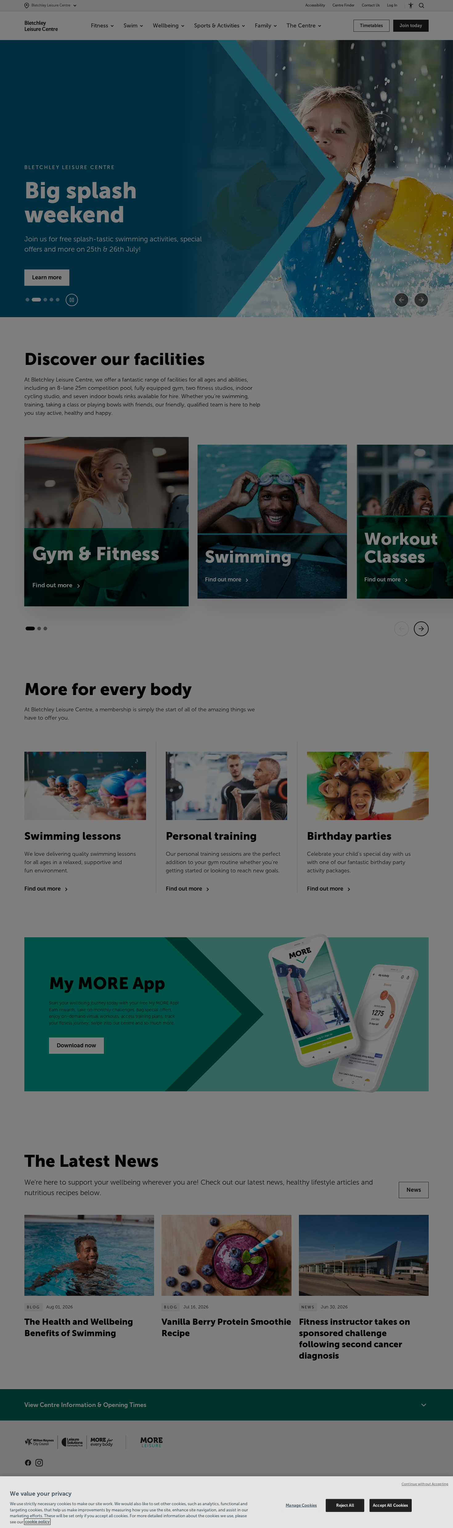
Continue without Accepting (425, 1484)
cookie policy (37, 1521)
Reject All (345, 1505)
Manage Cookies (301, 1505)
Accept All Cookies (390, 1505)
